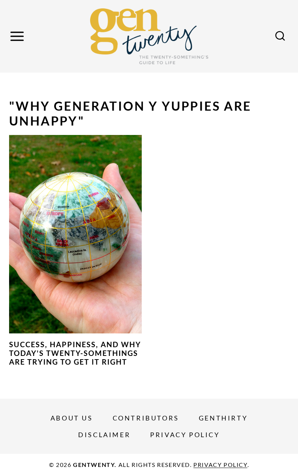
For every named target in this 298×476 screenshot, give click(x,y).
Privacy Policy (185, 435)
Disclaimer (104, 435)
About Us (72, 418)
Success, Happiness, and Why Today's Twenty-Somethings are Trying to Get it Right (75, 353)
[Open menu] (18, 36)
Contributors (146, 418)
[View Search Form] (280, 36)
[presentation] (75, 234)
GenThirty (223, 418)
